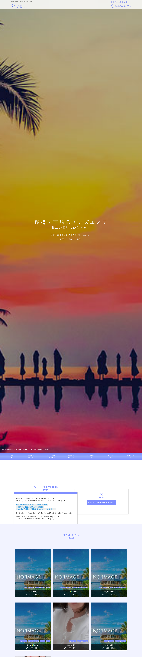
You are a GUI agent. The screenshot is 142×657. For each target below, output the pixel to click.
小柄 (111, 587)
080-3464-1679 (122, 6)
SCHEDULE (51, 456)
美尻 (36, 587)
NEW (25, 587)
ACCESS (111, 456)
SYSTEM (31, 456)
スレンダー (31, 587)
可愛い (48, 587)
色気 (44, 587)
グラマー (42, 641)
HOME (11, 456)
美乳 (40, 587)
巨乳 (66, 587)
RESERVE (90, 456)
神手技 (77, 587)
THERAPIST (71, 456)
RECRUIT (130, 456)
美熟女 (82, 587)
